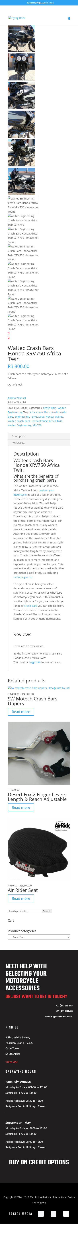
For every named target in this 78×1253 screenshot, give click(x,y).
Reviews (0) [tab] (18, 442)
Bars (47, 412)
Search (46, 911)
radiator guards (22, 577)
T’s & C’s (28, 1197)
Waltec (59, 416)
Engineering (22, 416)
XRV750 (37, 425)
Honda (50, 416)
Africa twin (36, 412)
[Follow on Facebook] (41, 1214)
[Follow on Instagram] (53, 1214)
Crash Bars (49, 408)
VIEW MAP (11, 1062)
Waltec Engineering (19, 425)
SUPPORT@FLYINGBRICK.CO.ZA (59, 1017)
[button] (17, 398)
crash (54, 412)
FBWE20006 (37, 416)
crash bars (30, 605)
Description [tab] (19, 436)
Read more (21, 711)
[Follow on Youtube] (66, 1214)
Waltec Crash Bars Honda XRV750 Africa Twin (35, 421)
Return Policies (43, 1197)
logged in (35, 662)
